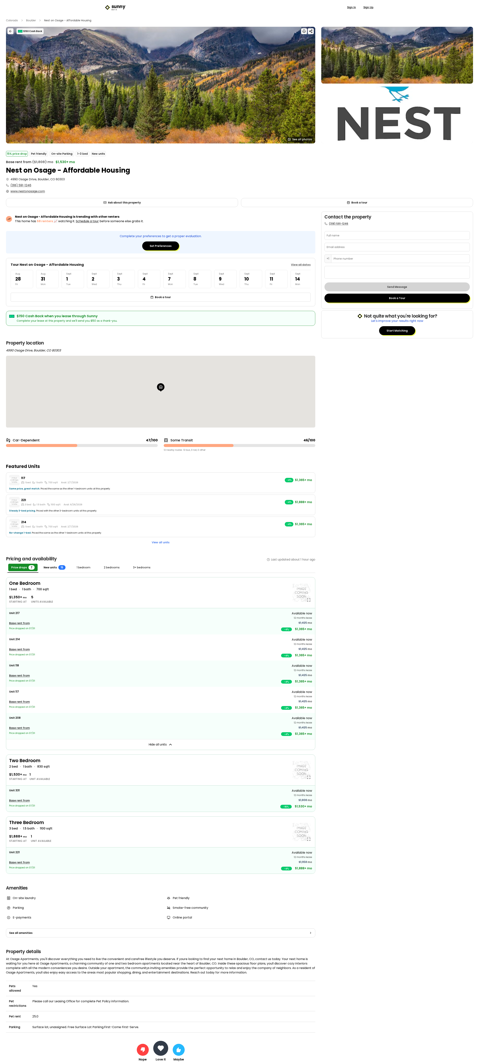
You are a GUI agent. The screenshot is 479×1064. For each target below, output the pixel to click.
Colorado (12, 20)
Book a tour (359, 202)
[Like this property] (179, 1050)
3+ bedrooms (141, 567)
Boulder (31, 20)
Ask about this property (124, 202)
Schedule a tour (87, 221)
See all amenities (21, 933)
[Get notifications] (304, 31)
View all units (161, 542)
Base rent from (19, 623)
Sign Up (368, 7)
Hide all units (158, 744)
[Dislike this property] (143, 1050)
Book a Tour (397, 298)
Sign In (351, 7)
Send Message (397, 287)
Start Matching (397, 331)
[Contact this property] (160, 1048)
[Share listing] (311, 31)
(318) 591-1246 (20, 185)
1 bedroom (83, 567)
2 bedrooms (112, 567)
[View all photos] (160, 85)
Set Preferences (161, 246)
